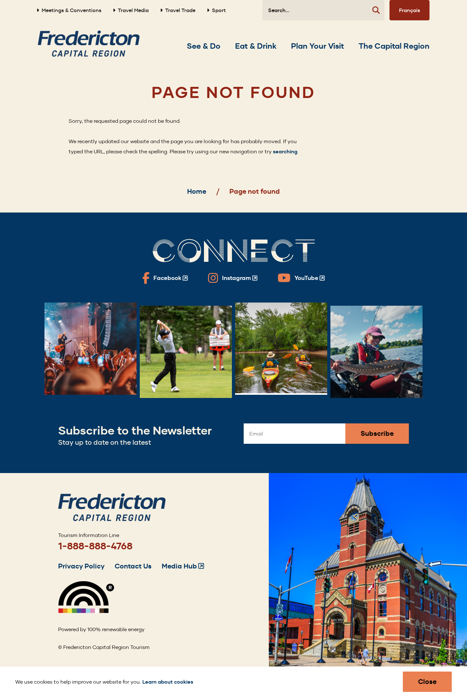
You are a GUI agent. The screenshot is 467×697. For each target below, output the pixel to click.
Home (196, 191)
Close (427, 681)
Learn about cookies (167, 682)
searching (285, 151)
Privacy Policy (81, 566)
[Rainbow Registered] (86, 611)
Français (409, 10)
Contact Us (133, 566)
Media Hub (183, 566)
